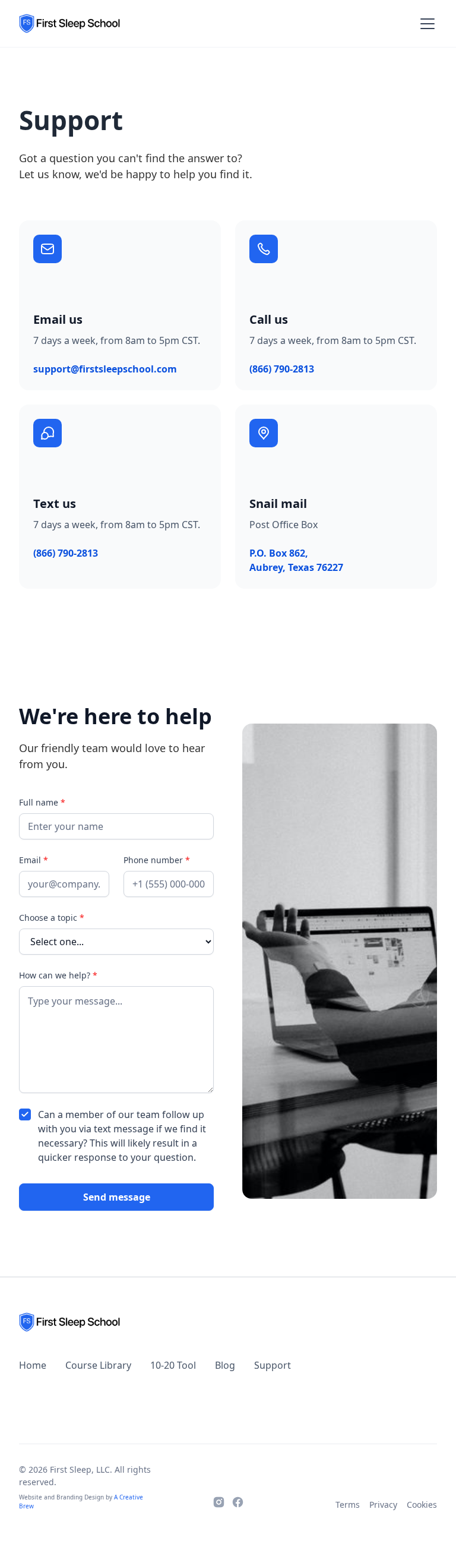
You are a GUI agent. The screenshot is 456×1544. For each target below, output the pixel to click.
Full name (42, 802)
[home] (69, 24)
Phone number (157, 860)
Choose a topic (51, 917)
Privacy (383, 1504)
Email (33, 860)
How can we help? (58, 975)
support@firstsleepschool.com (105, 368)
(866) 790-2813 (281, 368)
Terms (347, 1504)
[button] (425, 24)
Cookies (422, 1504)
